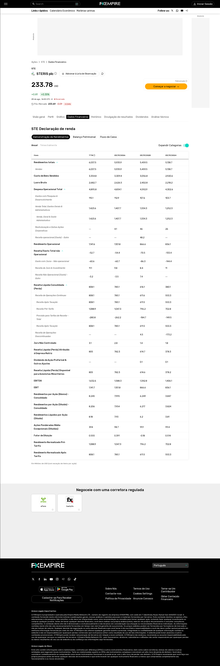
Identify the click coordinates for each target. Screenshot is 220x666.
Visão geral (39, 116)
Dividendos (142, 116)
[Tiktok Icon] (75, 579)
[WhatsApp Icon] (69, 579)
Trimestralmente (48, 145)
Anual (34, 145)
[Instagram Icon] (57, 579)
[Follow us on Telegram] (187, 10)
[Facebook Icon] (39, 579)
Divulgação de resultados (118, 116)
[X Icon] (33, 579)
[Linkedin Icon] (45, 579)
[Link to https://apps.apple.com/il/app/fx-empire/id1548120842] (47, 589)
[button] (5, 4)
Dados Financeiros (77, 116)
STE (43, 62)
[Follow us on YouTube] (182, 10)
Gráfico (61, 116)
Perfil (51, 116)
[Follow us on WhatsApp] (177, 10)
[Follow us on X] (172, 10)
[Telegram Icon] (63, 579)
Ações (34, 62)
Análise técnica (160, 116)
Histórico (96, 116)
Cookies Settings (142, 593)
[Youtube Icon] (51, 579)
